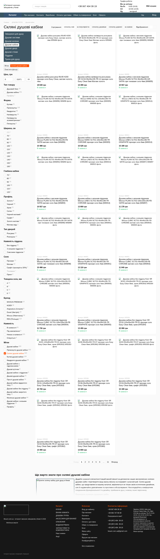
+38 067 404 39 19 (87, 6)
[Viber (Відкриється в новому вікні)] (132, 15)
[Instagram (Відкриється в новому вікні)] (124, 15)
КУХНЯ (58, 509)
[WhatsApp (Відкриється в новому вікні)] (136, 15)
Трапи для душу (12, 59)
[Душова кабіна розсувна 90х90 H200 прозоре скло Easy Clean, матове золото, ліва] (54, 52)
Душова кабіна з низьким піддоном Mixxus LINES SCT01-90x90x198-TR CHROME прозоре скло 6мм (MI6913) (94, 200)
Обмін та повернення (82, 15)
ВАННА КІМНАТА (62, 512)
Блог (95, 15)
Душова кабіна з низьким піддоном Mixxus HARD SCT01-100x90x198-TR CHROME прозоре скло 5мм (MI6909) (94, 140)
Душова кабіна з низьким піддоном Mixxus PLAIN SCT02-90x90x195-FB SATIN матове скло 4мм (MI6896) (52, 140)
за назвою (128, 27)
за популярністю (83, 27)
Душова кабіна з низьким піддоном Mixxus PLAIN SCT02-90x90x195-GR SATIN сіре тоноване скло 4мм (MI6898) (54, 261)
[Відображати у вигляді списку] (154, 27)
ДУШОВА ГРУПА (62, 515)
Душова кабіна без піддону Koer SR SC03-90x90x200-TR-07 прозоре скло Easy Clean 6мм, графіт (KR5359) (135, 383)
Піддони (9, 56)
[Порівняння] (106, 6)
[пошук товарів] (68, 6)
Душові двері (11, 48)
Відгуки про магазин (89, 537)
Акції (58, 536)
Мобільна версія (12, 523)
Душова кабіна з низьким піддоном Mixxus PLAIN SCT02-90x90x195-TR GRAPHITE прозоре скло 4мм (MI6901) (94, 261)
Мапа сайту (86, 531)
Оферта (102, 15)
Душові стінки (11, 52)
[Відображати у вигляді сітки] (151, 27)
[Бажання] (113, 6)
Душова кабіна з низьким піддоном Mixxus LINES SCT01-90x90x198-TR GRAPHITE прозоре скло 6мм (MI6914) (135, 140)
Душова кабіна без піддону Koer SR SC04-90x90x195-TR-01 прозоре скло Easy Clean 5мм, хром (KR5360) (94, 444)
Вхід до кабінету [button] (88, 509)
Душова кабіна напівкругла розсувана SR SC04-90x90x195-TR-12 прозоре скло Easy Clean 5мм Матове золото (95, 79)
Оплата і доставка (64, 15)
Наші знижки (60, 533)
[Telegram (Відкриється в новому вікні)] (128, 15)
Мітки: (7, 66)
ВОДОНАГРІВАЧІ (62, 525)
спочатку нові (69, 27)
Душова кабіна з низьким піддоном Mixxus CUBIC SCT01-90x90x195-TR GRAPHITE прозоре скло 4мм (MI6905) (94, 322)
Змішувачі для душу (14, 34)
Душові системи (12, 37)
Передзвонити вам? (115, 516)
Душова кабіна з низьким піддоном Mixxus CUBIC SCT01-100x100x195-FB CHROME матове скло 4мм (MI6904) (53, 322)
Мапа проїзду (138, 531)
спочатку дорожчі (115, 27)
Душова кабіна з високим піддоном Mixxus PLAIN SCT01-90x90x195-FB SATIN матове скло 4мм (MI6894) (52, 200)
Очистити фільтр (11, 69)
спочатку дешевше (99, 27)
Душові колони (12, 41)
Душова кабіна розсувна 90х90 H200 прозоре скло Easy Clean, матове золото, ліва (54, 79)
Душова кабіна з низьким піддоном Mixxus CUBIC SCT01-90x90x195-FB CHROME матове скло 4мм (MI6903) (134, 261)
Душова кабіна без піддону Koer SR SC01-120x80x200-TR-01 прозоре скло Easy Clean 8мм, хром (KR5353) (53, 383)
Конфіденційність (88, 541)
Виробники (50, 15)
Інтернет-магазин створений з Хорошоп (16, 554)
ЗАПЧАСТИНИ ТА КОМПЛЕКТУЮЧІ (63, 529)
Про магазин (29, 15)
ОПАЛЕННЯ (60, 522)
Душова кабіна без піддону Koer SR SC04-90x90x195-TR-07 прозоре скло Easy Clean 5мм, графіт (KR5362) (53, 444)
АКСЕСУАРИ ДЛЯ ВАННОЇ (66, 519)
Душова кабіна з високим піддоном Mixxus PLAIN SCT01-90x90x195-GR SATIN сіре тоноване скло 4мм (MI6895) (136, 79)
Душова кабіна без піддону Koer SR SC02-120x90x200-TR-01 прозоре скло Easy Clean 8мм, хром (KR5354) (135, 322)
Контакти (40, 15)
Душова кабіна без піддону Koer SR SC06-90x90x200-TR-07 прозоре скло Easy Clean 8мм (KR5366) (94, 383)
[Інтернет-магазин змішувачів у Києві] (16, 510)
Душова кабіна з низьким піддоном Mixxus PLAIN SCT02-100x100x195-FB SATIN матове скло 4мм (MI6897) (135, 200)
